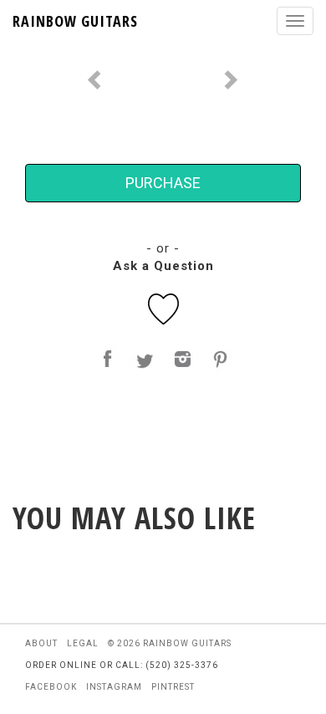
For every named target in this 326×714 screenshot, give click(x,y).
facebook (51, 686)
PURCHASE (163, 182)
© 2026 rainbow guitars (170, 643)
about (41, 643)
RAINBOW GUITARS (75, 21)
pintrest (173, 686)
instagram (114, 686)
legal (83, 643)
